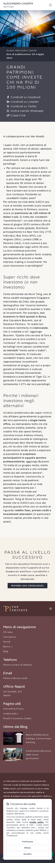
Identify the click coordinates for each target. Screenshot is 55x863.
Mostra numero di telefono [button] (17, 664)
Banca (7, 646)
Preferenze (27, 841)
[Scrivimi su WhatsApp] (51, 608)
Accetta (27, 854)
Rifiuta (27, 848)
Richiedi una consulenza (27, 585)
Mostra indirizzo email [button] (15, 678)
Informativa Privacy (13, 708)
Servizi (6, 641)
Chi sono (8, 632)
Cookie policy (10, 713)
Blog (5, 651)
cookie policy (36, 822)
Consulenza (9, 636)
